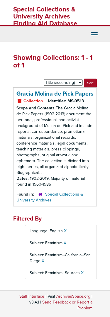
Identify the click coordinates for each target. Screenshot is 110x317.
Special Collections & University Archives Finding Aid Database (45, 16)
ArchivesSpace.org (73, 296)
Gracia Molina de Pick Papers (55, 93)
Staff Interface (31, 296)
